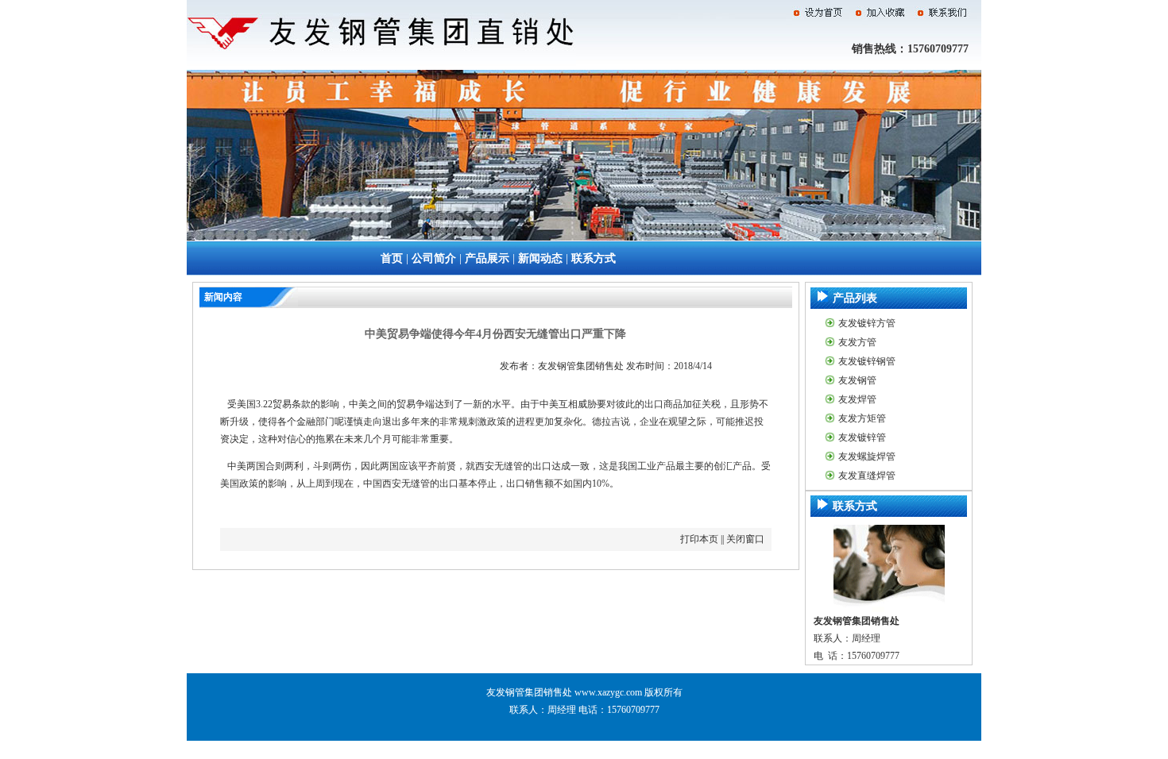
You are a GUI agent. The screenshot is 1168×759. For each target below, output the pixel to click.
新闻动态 (540, 258)
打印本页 (699, 539)
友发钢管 (857, 380)
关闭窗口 (745, 539)
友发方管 (857, 342)
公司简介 (434, 258)
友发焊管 (857, 399)
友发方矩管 (862, 418)
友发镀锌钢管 (866, 361)
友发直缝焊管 (866, 475)
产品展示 (487, 258)
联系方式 (593, 258)
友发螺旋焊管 (866, 456)
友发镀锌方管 (866, 323)
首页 (392, 258)
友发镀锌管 (862, 437)
